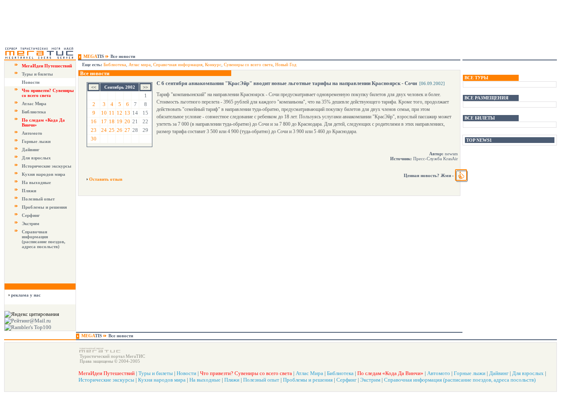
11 (112, 113)
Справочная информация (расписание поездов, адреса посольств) (43, 239)
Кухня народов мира (43, 174)
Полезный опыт (38, 198)
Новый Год (286, 64)
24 (104, 130)
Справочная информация (177, 64)
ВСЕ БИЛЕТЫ (479, 117)
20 (127, 121)
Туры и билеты (37, 73)
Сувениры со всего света (248, 64)
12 (119, 113)
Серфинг (31, 215)
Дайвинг (30, 149)
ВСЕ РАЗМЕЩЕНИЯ (486, 97)
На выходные (36, 182)
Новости (30, 82)
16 (94, 121)
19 (119, 121)
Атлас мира (140, 64)
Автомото (32, 133)
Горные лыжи (36, 141)
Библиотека (34, 111)
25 (112, 130)
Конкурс (213, 64)
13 (127, 113)
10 (104, 113)
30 (94, 139)
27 (127, 130)
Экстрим (30, 223)
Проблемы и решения (44, 207)
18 (112, 121)
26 (119, 130)
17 (104, 121)
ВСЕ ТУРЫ (476, 77)
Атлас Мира (34, 103)
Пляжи (29, 190)
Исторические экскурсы (46, 165)
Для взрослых (36, 157)
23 (94, 130)
